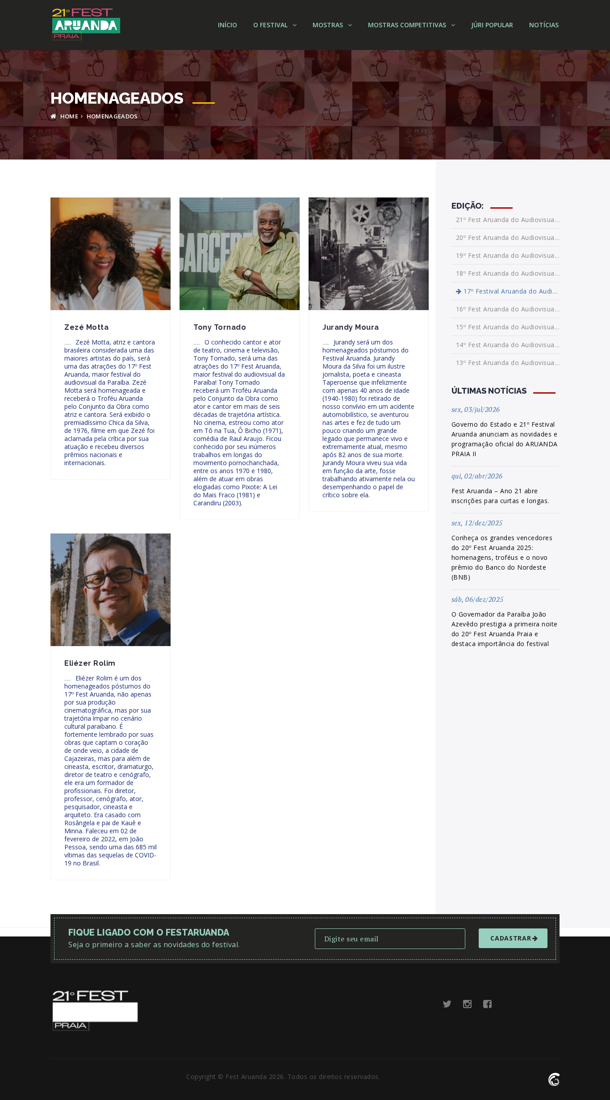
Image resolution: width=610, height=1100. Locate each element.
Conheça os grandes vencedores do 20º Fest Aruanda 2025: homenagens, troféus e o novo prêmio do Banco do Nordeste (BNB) (502, 557)
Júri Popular (492, 25)
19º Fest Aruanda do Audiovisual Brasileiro (508, 255)
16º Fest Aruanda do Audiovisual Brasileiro (508, 309)
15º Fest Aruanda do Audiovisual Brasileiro (508, 327)
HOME (68, 116)
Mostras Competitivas (408, 25)
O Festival (271, 25)
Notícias (544, 25)
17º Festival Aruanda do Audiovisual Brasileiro (510, 291)
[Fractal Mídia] (554, 1078)
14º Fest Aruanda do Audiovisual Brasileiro (508, 344)
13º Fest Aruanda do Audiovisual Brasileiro (508, 362)
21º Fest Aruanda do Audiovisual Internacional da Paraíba (508, 220)
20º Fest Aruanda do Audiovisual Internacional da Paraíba (508, 237)
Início (227, 25)
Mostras (329, 25)
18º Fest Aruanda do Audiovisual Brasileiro (508, 273)
